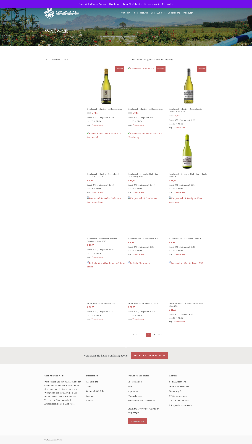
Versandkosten (97, 125)
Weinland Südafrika (95, 391)
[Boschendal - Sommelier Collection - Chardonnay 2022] (147, 151)
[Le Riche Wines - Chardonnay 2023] (106, 280)
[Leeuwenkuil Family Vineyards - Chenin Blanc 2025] (188, 280)
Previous (136, 335)
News (88, 386)
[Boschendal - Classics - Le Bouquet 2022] (106, 86)
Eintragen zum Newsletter (150, 356)
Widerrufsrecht (135, 396)
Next (160, 335)
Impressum (133, 391)
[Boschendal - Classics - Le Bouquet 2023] (147, 86)
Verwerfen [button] (168, 4)
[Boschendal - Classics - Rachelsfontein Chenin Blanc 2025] (106, 151)
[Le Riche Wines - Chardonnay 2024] (147, 280)
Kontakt (89, 400)
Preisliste (90, 396)
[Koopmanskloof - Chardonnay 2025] (147, 215)
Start (46, 59)
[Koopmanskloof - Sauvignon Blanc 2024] (188, 215)
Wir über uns (92, 382)
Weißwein (56, 59)
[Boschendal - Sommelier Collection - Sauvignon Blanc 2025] (106, 215)
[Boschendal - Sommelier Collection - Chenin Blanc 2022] (188, 151)
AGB (130, 386)
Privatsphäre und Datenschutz (141, 400)
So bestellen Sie (135, 382)
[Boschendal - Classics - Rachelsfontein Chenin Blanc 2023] (188, 86)
